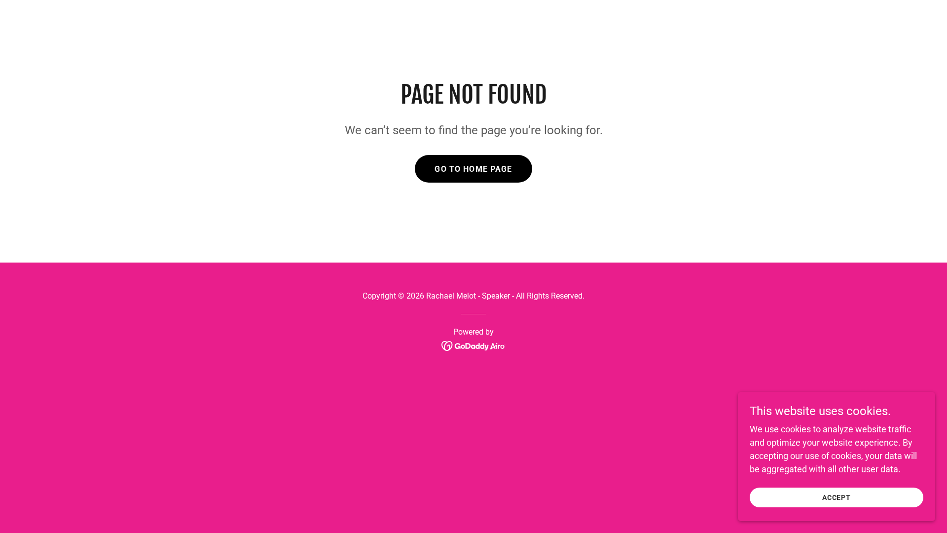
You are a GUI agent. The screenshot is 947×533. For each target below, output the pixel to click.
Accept (836, 497)
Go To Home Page (473, 169)
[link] (473, 345)
